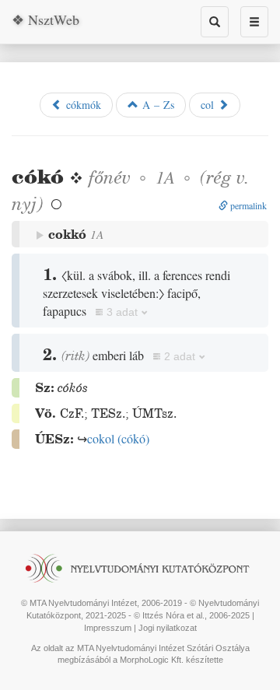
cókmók (81, 104)
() (118, 438)
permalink (247, 205)
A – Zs (156, 104)
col (209, 104)
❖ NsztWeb (45, 19)
